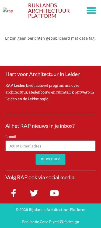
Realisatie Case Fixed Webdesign (50, 221)
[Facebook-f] (13, 193)
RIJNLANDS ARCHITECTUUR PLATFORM (49, 10)
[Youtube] (54, 193)
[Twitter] (34, 193)
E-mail (10, 136)
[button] (91, 10)
